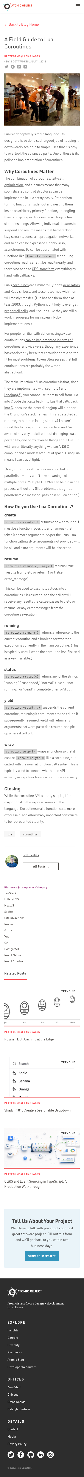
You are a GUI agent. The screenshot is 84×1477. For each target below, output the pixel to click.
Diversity (14, 1345)
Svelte (8, 911)
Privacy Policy (17, 1444)
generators (71, 285)
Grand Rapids (16, 1402)
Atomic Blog (16, 1359)
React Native (13, 955)
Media (12, 1436)
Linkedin (19, 67)
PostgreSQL (12, 949)
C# (6, 942)
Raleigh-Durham (19, 1409)
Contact (13, 1429)
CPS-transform (43, 269)
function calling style (20, 541)
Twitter (6, 67)
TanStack (10, 893)
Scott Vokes (31, 855)
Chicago (13, 1394)
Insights (13, 1330)
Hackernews (25, 67)
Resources (15, 1352)
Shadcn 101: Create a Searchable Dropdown (37, 1110)
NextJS (9, 905)
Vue (6, 936)
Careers (13, 1337)
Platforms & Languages (22, 56)
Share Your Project (42, 1256)
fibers (25, 291)
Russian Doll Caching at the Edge (29, 1039)
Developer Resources (22, 1367)
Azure (8, 930)
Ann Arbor (14, 1387)
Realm (8, 924)
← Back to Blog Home (21, 24)
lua (10, 834)
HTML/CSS (11, 899)
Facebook (13, 67)
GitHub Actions (14, 918)
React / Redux (13, 961)
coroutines (20, 285)
